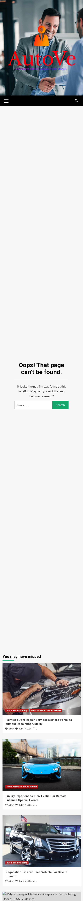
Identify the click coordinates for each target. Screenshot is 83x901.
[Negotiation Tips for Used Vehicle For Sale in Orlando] (42, 841)
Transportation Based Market (46, 710)
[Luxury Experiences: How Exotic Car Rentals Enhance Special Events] (42, 765)
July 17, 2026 (25, 729)
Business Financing (17, 710)
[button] (6, 100)
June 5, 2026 (25, 881)
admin (11, 729)
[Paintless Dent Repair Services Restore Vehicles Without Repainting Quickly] (42, 689)
